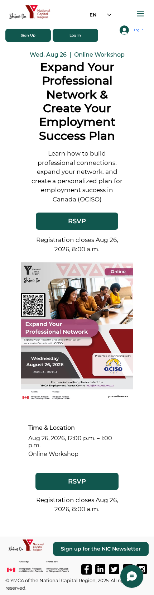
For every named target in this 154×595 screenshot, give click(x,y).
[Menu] (141, 14)
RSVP (77, 221)
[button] (28, 35)
